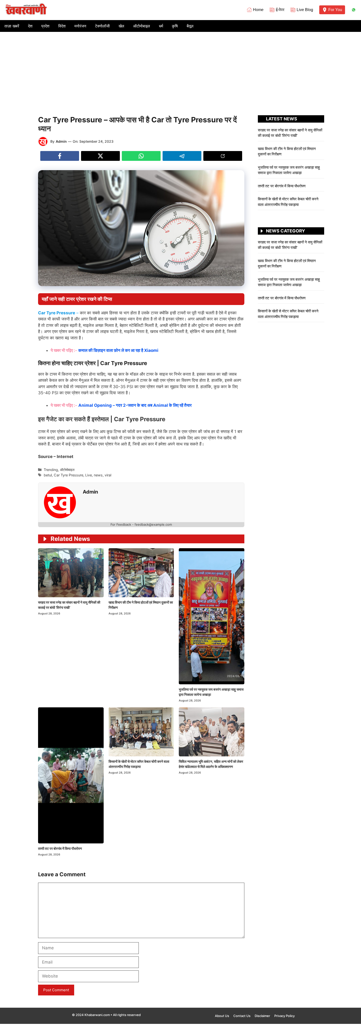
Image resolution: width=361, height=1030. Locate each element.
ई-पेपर (280, 10)
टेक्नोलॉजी (102, 26)
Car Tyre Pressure (68, 475)
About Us (222, 1016)
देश (30, 26)
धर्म (161, 26)
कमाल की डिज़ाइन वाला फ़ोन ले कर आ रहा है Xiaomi (118, 350)
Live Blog (305, 10)
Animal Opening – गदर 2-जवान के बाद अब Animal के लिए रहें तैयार (135, 405)
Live (88, 475)
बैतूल (190, 26)
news (98, 475)
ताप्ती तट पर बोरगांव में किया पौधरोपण (60, 848)
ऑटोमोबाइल (141, 26)
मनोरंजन (80, 26)
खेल (121, 26)
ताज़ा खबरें (11, 26)
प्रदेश (45, 26)
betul (48, 475)
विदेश (62, 26)
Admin (61, 141)
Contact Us (241, 1016)
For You (335, 10)
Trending (51, 470)
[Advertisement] (180, 68)
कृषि (175, 26)
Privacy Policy (284, 1016)
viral (108, 475)
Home (258, 10)
